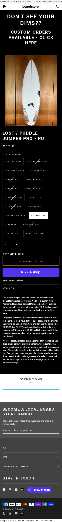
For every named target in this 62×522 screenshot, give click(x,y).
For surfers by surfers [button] (15, 466)
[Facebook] (4, 489)
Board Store (11, 509)
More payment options (13, 280)
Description (9, 288)
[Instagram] (10, 489)
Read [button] (5, 457)
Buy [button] (4, 448)
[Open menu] (7, 7)
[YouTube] (16, 489)
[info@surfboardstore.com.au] (22, 489)
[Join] (56, 430)
